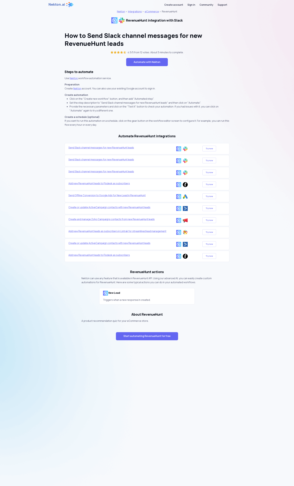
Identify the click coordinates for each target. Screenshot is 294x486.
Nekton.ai (56, 4)
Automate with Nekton (147, 62)
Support (222, 4)
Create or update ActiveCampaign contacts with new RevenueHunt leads (109, 207)
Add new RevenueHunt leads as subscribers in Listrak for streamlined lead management (117, 231)
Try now (209, 148)
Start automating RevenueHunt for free (147, 336)
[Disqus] (147, 397)
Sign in (191, 4)
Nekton (121, 11)
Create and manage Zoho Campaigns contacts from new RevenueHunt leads (111, 219)
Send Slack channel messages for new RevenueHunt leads (101, 147)
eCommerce (152, 11)
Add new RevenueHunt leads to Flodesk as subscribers (99, 183)
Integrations (135, 11)
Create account (173, 4)
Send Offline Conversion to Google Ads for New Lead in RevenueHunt (107, 195)
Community (206, 4)
